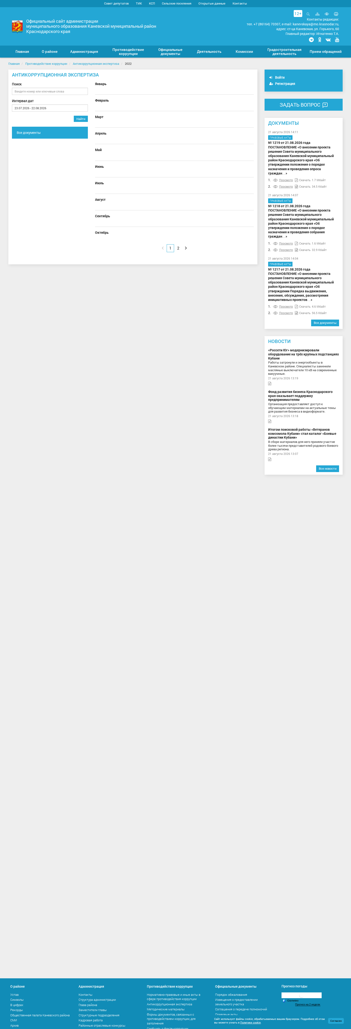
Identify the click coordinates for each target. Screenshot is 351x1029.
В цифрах (16, 1005)
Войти (279, 77)
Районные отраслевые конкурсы (102, 1025)
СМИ (13, 1020)
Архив (14, 1025)
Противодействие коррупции (46, 63)
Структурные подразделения (99, 1015)
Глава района (88, 1005)
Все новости (327, 468)
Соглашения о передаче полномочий (241, 1009)
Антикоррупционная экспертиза (96, 63)
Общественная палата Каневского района (40, 1015)
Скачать (305, 180)
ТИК (139, 3)
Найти (80, 119)
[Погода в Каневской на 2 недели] (307, 1004)
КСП (152, 3)
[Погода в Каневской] (301, 995)
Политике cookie (250, 1022)
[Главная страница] (17, 26)
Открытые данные (211, 3)
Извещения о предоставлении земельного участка (236, 1001)
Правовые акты (280, 137)
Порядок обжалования (231, 994)
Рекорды (16, 1010)
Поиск (16, 84)
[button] (49, 52)
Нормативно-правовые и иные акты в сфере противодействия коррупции (173, 996)
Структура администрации (97, 999)
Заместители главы (93, 1010)
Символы (17, 999)
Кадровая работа (91, 1020)
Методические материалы (166, 1009)
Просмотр (286, 180)
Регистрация (284, 83)
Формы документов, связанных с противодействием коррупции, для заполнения (171, 1018)
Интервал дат (23, 100)
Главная (14, 63)
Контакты (240, 3)
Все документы (29, 132)
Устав (14, 994)
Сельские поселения (176, 3)
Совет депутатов (116, 3)
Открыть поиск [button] (308, 16)
